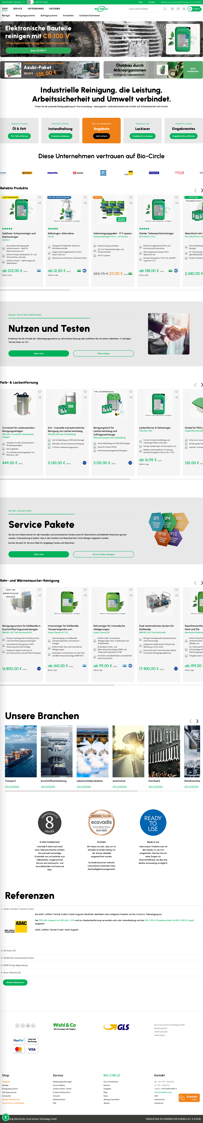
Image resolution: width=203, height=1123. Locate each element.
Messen (107, 1103)
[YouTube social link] (28, 1026)
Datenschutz (159, 1099)
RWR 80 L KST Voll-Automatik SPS (17, 632)
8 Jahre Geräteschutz (61, 1092)
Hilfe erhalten (103, 353)
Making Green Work (112, 1099)
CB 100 (51, 236)
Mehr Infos (39, 353)
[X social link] (17, 1026)
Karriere (107, 1085)
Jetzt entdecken (12, 786)
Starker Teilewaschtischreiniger (156, 233)
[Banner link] (19, 130)
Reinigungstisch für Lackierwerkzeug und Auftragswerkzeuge (105, 431)
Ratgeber (54, 8)
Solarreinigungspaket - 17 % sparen (112, 233)
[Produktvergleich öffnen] (172, 9)
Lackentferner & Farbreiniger (155, 427)
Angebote (6, 1082)
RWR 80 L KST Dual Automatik (152, 632)
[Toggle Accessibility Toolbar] (5, 1117)
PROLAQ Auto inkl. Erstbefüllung (62, 434)
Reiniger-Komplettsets (11, 1099)
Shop (5, 8)
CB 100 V (6, 240)
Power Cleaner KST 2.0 (58, 632)
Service (17, 8)
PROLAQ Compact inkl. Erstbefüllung (109, 437)
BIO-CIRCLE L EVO (147, 236)
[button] (21, 471)
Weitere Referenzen (15, 982)
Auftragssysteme (48, 15)
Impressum (159, 1103)
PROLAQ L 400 (145, 431)
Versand (56, 1096)
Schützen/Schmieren (89, 15)
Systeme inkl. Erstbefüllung (13, 1103)
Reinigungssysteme (25, 15)
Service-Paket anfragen (103, 554)
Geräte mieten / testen (62, 1089)
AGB (156, 1096)
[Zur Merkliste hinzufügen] (39, 197)
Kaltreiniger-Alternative (61, 233)
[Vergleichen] (39, 203)
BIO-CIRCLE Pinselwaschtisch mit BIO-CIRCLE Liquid (169, 920)
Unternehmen (36, 8)
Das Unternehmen (111, 1082)
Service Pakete (59, 1085)
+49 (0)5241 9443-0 (169, 1089)
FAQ (54, 1103)
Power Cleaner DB (101, 632)
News (106, 1096)
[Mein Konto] (184, 9)
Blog (105, 1092)
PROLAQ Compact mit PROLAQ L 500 (56, 920)
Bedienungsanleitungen (62, 1082)
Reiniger (6, 15)
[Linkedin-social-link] (33, 1026)
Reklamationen (59, 1099)
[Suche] (165, 9)
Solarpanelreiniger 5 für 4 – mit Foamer (110, 236)
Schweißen (68, 15)
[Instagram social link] (23, 1026)
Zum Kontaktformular (163, 1092)
